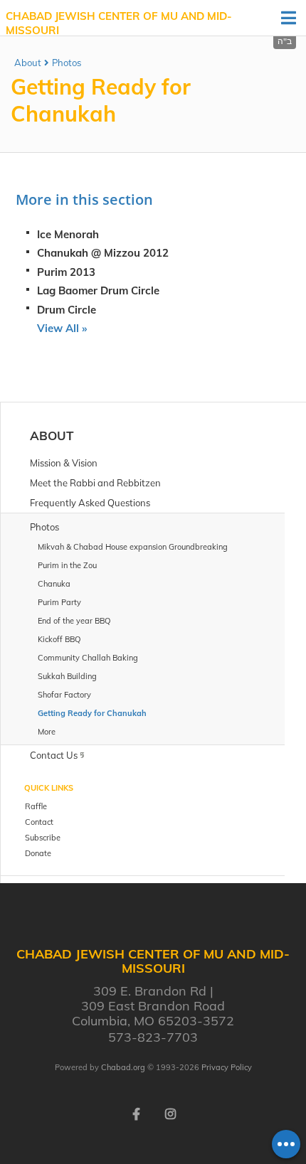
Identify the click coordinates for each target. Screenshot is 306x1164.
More (47, 732)
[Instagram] (170, 1112)
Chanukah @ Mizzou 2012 (103, 253)
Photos (66, 62)
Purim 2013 (66, 272)
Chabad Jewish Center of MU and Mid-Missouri (119, 23)
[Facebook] (135, 1112)
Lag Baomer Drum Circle (98, 290)
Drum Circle (66, 309)
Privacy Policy (226, 1067)
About (27, 62)
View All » (62, 328)
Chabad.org (123, 1067)
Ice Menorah (68, 234)
